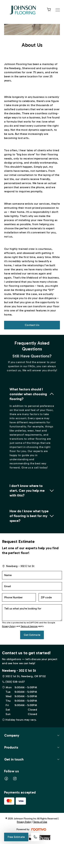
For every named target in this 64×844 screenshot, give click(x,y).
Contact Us (32, 325)
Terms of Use (40, 821)
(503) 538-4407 (15, 681)
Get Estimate (32, 634)
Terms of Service (29, 626)
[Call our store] (35, 837)
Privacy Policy (9, 626)
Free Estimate (16, 837)
